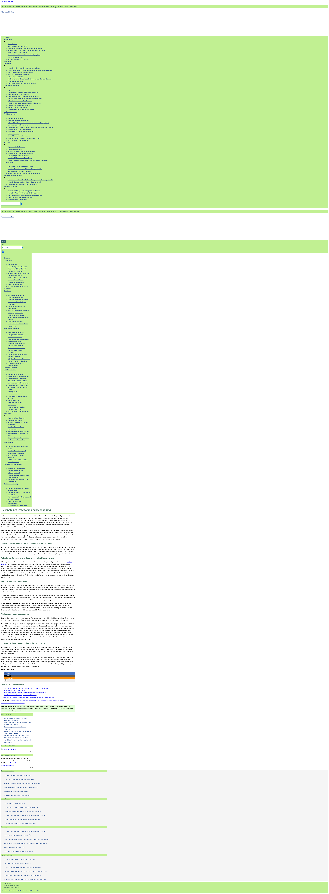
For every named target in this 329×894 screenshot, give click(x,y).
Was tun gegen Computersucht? (18, 140)
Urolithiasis (22, 703)
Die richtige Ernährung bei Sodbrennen (20, 72)
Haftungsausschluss (6, 710)
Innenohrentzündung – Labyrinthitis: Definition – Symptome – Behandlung (26, 688)
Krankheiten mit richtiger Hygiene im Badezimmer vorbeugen (22, 811)
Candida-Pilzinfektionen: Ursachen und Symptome (24, 55)
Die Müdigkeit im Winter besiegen (14, 803)
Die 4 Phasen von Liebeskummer (18, 120)
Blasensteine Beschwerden (28, 700)
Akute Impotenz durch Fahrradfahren (20, 197)
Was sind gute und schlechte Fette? (15, 847)
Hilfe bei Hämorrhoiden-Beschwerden (20, 101)
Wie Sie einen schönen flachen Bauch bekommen (24, 173)
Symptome (7, 61)
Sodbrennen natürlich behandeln (18, 94)
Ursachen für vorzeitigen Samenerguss (20, 153)
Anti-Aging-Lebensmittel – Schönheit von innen (18, 851)
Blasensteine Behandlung (16, 700)
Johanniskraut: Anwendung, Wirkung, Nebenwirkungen (21, 787)
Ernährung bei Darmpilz (15, 81)
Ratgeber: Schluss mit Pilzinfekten (19, 105)
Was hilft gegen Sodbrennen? (17, 46)
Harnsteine (56, 700)
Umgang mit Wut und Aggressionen (19, 129)
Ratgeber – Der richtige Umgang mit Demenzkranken (20, 823)
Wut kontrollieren (13, 134)
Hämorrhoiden (12, 44)
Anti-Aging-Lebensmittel (15, 77)
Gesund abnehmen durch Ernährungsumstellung (24, 68)
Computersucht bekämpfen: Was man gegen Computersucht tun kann (25, 879)
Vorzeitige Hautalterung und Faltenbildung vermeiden (25, 169)
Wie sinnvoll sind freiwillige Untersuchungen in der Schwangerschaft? (30, 180)
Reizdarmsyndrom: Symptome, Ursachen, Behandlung (20, 695)
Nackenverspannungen (15, 57)
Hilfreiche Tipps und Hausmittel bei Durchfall (17, 775)
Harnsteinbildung (50, 700)
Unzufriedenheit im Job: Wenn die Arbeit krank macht (20, 859)
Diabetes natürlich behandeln (17, 107)
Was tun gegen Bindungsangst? (18, 125)
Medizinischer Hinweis (11, 887)
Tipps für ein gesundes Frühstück (19, 74)
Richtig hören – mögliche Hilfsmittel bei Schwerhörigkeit (21, 807)
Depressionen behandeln (16, 90)
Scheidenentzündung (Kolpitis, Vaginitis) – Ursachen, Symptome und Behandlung (29, 697)
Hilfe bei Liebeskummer (15, 118)
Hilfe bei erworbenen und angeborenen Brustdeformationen (22, 819)
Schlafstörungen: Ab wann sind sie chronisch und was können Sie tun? (31, 127)
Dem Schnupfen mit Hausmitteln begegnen (17, 795)
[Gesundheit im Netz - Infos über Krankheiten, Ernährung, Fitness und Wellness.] (7, 12)
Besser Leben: (5, 799)
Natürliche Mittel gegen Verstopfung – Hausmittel (19, 779)
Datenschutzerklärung (11, 885)
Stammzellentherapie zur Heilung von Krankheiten (24, 191)
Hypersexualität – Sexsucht (16, 147)
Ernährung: (4, 827)
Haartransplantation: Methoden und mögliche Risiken (25, 195)
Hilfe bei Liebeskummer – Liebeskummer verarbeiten (25, 98)
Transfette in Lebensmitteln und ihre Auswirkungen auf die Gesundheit (25, 843)
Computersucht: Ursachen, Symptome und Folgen (24, 138)
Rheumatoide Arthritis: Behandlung (14, 690)
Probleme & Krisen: (7, 855)
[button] (7, 673)
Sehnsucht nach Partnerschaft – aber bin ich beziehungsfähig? (28, 123)
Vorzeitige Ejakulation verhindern (18, 155)
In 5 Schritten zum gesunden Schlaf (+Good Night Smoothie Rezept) (24, 815)
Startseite (7, 37)
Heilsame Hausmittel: (7, 771)
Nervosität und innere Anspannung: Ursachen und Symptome (22, 867)
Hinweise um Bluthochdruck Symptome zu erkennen (25, 48)
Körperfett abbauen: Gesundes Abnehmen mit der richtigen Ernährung (30, 70)
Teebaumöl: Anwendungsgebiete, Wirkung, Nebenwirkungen (22, 783)
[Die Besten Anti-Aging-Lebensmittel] (9, 749)
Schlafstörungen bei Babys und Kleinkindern (22, 184)
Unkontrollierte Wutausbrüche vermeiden (21, 131)
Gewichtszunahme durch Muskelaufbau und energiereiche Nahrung (29, 79)
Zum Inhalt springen (7, 1)
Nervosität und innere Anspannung (19, 136)
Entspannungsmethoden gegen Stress (20, 166)
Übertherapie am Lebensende (17, 199)
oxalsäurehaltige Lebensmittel (12, 703)
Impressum (7, 883)
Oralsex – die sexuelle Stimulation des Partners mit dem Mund (28, 160)
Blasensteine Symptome (40, 700)
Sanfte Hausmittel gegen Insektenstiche (16, 791)
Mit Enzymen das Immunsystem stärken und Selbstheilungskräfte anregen (26, 839)
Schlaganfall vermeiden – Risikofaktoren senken (23, 92)
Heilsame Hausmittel (10, 112)
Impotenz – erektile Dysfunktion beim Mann (21, 151)
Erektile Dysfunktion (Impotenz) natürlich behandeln (24, 103)
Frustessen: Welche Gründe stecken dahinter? (18, 863)
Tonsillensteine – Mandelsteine (18, 52)
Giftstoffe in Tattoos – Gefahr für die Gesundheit (23, 193)
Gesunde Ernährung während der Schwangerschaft (24, 182)
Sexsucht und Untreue (15, 149)
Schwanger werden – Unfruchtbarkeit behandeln (23, 96)
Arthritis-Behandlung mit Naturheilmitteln (21, 109)
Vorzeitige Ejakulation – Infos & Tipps (20, 158)
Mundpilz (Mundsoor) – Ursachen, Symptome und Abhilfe (26, 50)
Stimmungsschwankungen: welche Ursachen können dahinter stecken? (26, 871)
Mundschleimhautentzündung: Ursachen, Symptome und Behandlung (25, 692)
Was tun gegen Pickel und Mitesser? (19, 171)
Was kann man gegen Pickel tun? (18, 59)
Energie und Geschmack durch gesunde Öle (22, 83)
